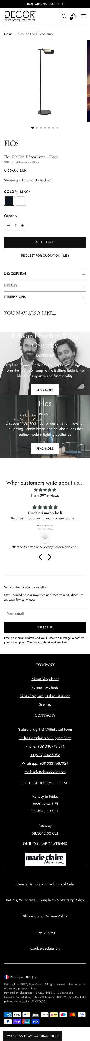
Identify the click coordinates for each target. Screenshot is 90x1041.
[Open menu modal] (83, 16)
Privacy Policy (45, 932)
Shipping (11, 180)
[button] (32, 128)
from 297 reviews (45, 495)
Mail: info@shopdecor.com (44, 772)
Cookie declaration (44, 948)
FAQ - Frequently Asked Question (45, 696)
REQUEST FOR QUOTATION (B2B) (45, 255)
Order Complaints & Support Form (45, 738)
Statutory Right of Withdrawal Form (45, 729)
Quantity (10, 215)
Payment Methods (45, 687)
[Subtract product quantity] (8, 225)
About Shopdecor (45, 679)
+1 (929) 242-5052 (45, 754)
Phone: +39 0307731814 (45, 746)
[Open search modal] (63, 16)
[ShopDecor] (20, 16)
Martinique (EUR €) (21, 977)
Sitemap (45, 704)
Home (8, 34)
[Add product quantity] (22, 225)
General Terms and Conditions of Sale (45, 884)
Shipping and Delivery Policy (45, 916)
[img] (45, 490)
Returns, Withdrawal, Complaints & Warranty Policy (45, 900)
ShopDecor (36, 984)
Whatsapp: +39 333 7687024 (45, 763)
